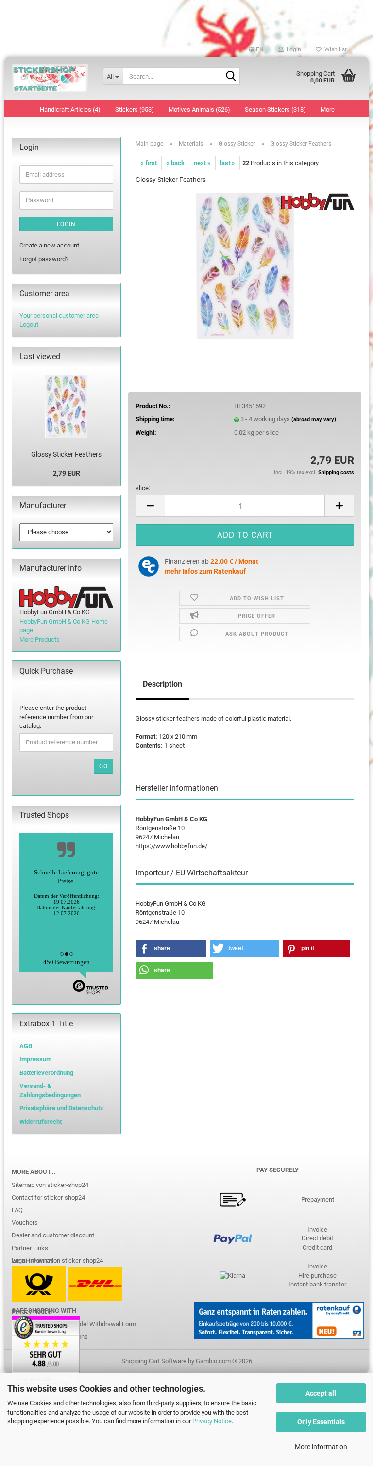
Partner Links (30, 1248)
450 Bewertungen (66, 962)
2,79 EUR (66, 473)
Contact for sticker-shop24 (48, 1197)
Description (162, 684)
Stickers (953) (134, 109)
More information (321, 1446)
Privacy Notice (212, 1421)
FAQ (17, 1210)
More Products (39, 639)
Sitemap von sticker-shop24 (50, 1184)
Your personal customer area (59, 315)
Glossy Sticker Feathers (66, 454)
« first (148, 162)
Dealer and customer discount (53, 1235)
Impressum (35, 1059)
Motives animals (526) (199, 109)
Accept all (320, 1393)
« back (175, 162)
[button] (256, 49)
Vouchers (25, 1222)
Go (103, 766)
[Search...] (230, 76)
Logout (28, 324)
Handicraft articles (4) (70, 109)
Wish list (334, 49)
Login (66, 224)
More (328, 109)
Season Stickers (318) (275, 109)
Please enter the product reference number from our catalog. (56, 716)
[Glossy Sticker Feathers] (244, 265)
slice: (143, 488)
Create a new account (49, 245)
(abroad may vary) (313, 419)
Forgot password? (43, 259)
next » (202, 162)
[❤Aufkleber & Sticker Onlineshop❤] (50, 78)
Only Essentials (321, 1422)
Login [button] (292, 49)
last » (227, 162)
